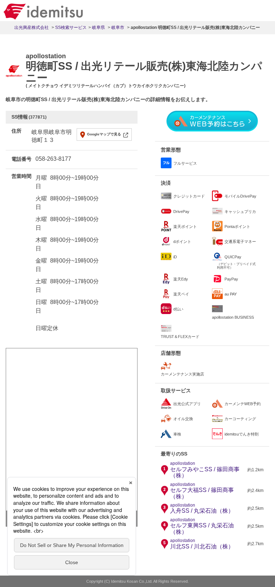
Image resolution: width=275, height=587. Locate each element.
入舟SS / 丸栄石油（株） (202, 508)
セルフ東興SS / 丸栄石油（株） (202, 526)
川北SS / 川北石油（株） (202, 543)
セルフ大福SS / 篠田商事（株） (202, 490)
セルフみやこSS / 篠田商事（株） (205, 469)
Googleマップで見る (104, 134)
